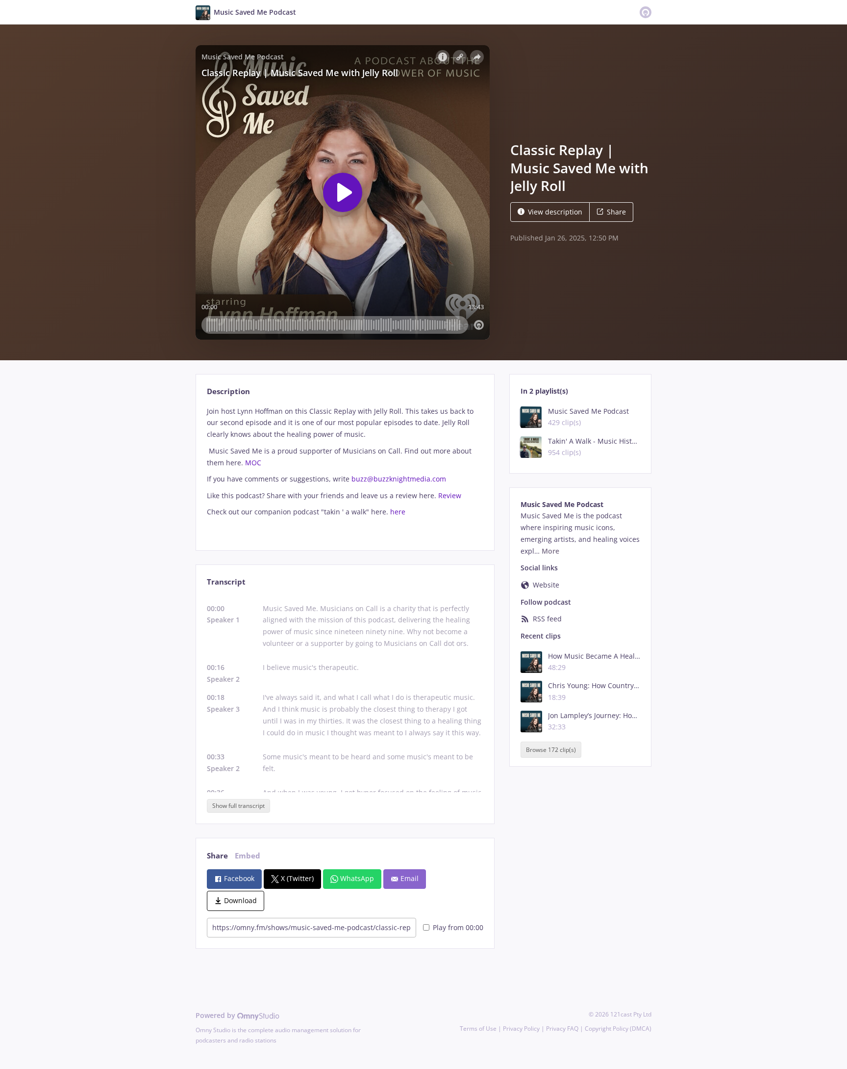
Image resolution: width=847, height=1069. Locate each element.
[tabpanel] (345, 469)
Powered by (216, 1015)
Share (616, 211)
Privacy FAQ (562, 1028)
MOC (253, 462)
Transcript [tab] (226, 582)
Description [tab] (228, 391)
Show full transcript (238, 806)
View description (555, 211)
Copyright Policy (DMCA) (618, 1028)
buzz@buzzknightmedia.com (398, 478)
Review (449, 495)
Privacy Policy (521, 1028)
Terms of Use (478, 1028)
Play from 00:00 (458, 927)
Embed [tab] (247, 856)
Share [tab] (217, 856)
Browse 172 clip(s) (551, 750)
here (397, 511)
